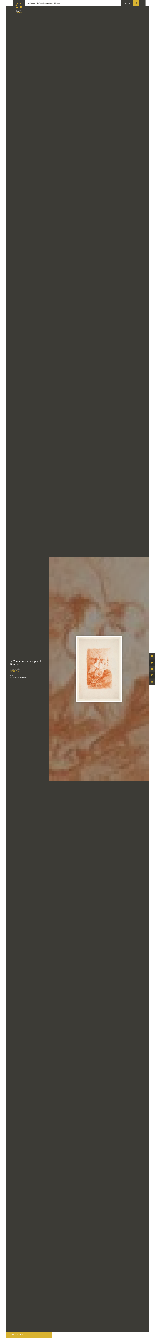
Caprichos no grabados (18, 677)
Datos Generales (16, 1334)
